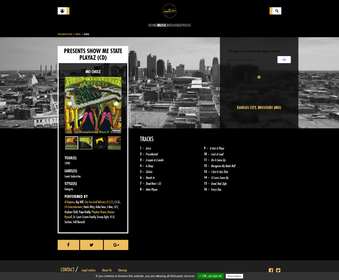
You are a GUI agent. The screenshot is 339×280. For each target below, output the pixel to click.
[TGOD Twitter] (278, 270)
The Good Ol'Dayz (65, 34)
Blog (187, 25)
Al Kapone (70, 202)
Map (179, 25)
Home (152, 25)
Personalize (234, 276)
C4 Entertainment (73, 207)
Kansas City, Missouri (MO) (259, 108)
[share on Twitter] (91, 245)
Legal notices (88, 270)
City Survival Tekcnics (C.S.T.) (99, 202)
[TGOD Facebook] (271, 270)
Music (162, 25)
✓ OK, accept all (210, 276)
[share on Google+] (116, 245)
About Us (107, 270)
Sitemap (122, 270)
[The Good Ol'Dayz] (169, 10)
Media (171, 25)
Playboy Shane (99, 212)
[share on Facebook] (68, 245)
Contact (67, 269)
